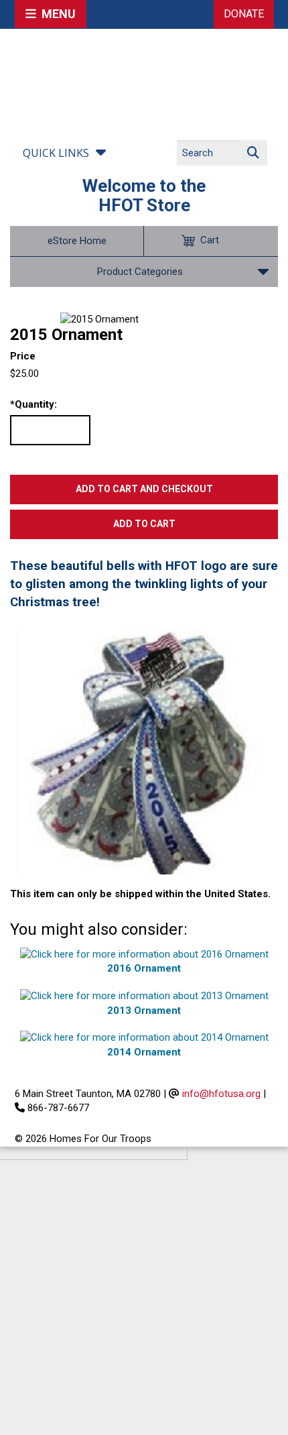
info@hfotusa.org (221, 1094)
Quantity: (33, 404)
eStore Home (77, 241)
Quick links (56, 153)
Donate (244, 13)
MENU (56, 14)
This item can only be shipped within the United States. (140, 894)
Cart (209, 240)
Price (22, 356)
